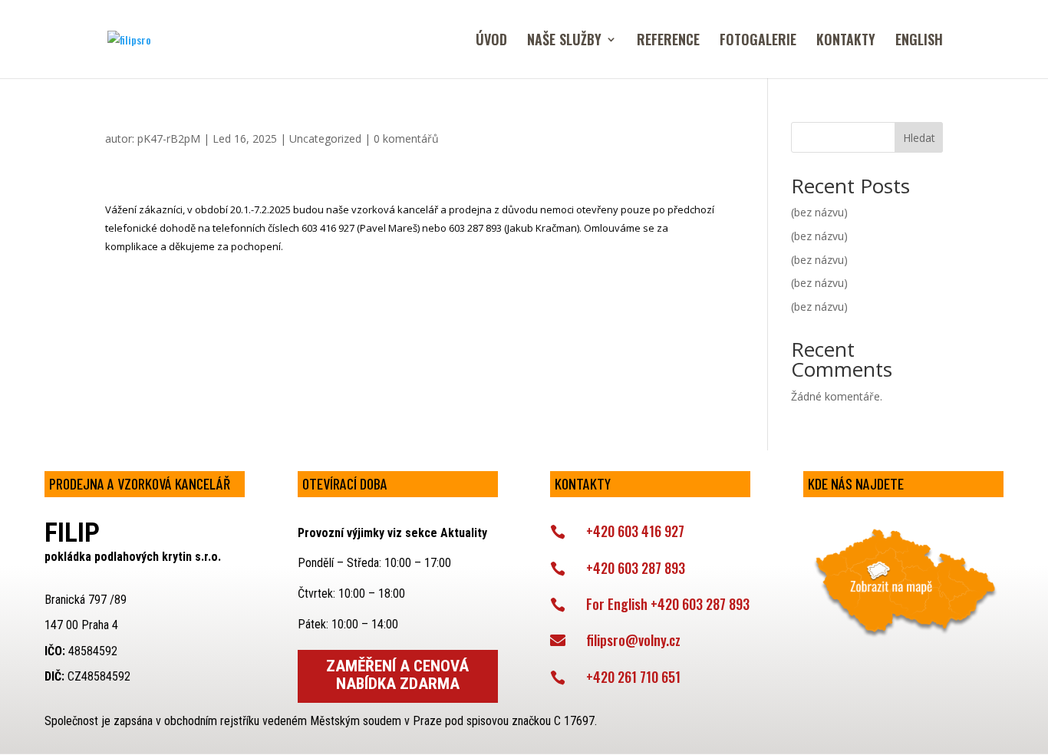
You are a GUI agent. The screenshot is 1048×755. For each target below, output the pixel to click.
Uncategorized (325, 138)
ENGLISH (919, 41)
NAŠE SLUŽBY (564, 41)
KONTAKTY (845, 41)
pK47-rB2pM (168, 138)
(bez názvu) (819, 212)
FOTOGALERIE (758, 41)
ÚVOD (491, 41)
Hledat (919, 137)
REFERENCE (668, 41)
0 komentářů (406, 138)
